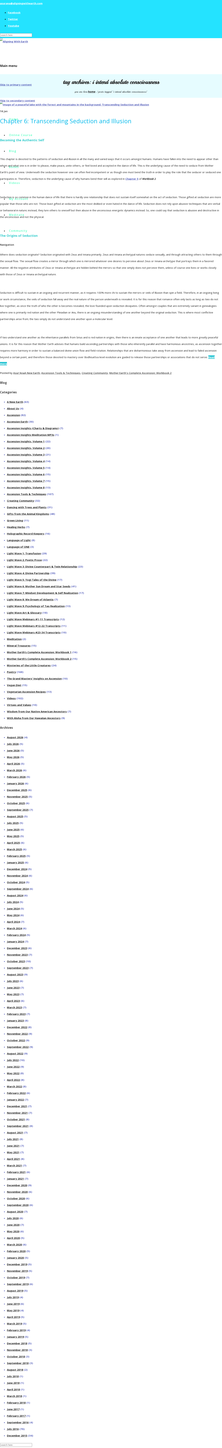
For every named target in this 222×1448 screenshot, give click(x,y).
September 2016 (18, 1422)
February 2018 (16, 1402)
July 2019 (13, 1297)
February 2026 (16, 777)
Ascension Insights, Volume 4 (26, 461)
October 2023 (16, 961)
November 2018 (17, 1350)
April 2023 (13, 1000)
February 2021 (16, 1172)
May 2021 (13, 1152)
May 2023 (13, 994)
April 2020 (13, 1238)
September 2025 (18, 809)
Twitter (13, 19)
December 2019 (17, 1264)
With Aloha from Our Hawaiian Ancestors (34, 718)
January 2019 (15, 1336)
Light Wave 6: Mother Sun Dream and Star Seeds (38, 586)
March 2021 (14, 1165)
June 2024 (13, 908)
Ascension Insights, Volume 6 (26, 474)
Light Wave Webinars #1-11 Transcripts (33, 619)
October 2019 (16, 1277)
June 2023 (13, 987)
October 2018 (16, 1356)
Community (18, 231)
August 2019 (15, 1290)
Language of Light (19, 540)
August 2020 (15, 1211)
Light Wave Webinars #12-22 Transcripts (34, 626)
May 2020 (13, 1231)
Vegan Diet (14, 685)
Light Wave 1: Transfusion (24, 553)
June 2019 (13, 1304)
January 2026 (15, 783)
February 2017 (16, 1415)
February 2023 (16, 1014)
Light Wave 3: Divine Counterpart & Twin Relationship (42, 566)
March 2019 (14, 1323)
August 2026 (15, 737)
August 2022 (15, 1053)
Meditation (14, 639)
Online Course (21, 135)
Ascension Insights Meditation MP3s (30, 434)
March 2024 (14, 928)
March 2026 (14, 770)
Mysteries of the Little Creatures (29, 665)
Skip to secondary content (17, 100)
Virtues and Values (19, 705)
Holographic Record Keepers (25, 533)
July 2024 (13, 902)
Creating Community (95, 373)
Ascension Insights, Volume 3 (26, 454)
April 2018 (13, 1389)
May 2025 (13, 836)
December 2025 (17, 790)
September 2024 (18, 889)
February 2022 (16, 1093)
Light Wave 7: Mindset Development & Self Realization (42, 593)
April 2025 (13, 842)
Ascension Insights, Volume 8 (26, 487)
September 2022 (18, 1047)
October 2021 (16, 1119)
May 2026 (13, 757)
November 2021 (17, 1112)
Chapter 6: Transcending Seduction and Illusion (65, 121)
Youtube (13, 25)
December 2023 (17, 948)
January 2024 (15, 941)
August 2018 (15, 1369)
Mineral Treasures (19, 645)
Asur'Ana (18, 373)
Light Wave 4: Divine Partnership (28, 573)
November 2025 (17, 796)
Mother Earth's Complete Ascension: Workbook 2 (140, 373)
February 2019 (16, 1330)
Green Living (15, 520)
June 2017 (13, 1409)
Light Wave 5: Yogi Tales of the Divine (31, 579)
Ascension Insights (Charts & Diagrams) (33, 428)
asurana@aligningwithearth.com (21, 3)
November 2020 (17, 1192)
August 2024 (15, 895)
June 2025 (13, 829)
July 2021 (13, 1139)
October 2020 (16, 1198)
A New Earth (32, 373)
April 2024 (13, 921)
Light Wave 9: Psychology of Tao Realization (36, 606)
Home (91, 91)
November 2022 (17, 1033)
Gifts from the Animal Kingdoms (28, 514)
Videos (14, 183)
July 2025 (13, 823)
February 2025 (16, 856)
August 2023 (15, 974)
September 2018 (18, 1363)
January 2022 (15, 1099)
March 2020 (14, 1244)
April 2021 (13, 1159)
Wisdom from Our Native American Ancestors (37, 711)
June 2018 (13, 1383)
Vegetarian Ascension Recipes (26, 691)
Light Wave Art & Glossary (24, 612)
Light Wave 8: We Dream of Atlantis (30, 599)
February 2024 (16, 935)
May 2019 (13, 1310)
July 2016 (13, 1429)
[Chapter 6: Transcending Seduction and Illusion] (74, 104)
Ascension (13, 415)
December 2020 (17, 1185)
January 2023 (15, 1020)
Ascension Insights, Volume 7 (26, 481)
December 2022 (17, 1027)
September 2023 (18, 968)
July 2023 (13, 981)
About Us (13, 408)
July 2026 (13, 744)
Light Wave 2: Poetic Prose (24, 560)
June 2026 (13, 750)
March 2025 (14, 849)
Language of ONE (18, 546)
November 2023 (17, 954)
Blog (12, 151)
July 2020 (13, 1218)
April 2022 (13, 1080)
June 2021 (13, 1145)
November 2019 (17, 1271)
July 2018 (13, 1376)
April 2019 (13, 1317)
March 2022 (14, 1086)
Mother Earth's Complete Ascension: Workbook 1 (39, 652)
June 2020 (13, 1224)
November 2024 (17, 875)
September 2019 (18, 1284)
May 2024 (13, 915)
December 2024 (17, 869)
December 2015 (17, 1435)
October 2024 (16, 882)
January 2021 (15, 1178)
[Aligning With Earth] (14, 41)
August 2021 (15, 1132)
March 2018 (14, 1396)
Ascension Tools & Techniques (60, 373)
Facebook (14, 12)
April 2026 (13, 763)
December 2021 (17, 1106)
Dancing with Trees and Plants (26, 507)
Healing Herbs (16, 527)
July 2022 (13, 1060)
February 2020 (16, 1251)
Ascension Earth (17, 421)
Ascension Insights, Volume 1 (26, 441)
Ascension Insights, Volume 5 (26, 467)
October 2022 (16, 1040)
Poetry (11, 672)
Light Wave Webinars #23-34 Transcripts (34, 632)
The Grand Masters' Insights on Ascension (34, 678)
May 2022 (13, 1073)
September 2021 (18, 1126)
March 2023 (14, 1007)
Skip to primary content (16, 84)
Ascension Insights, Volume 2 (26, 448)
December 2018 (17, 1343)
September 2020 (18, 1205)
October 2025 (16, 803)
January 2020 (15, 1257)
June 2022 (13, 1066)
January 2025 (15, 862)
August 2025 (15, 816)
